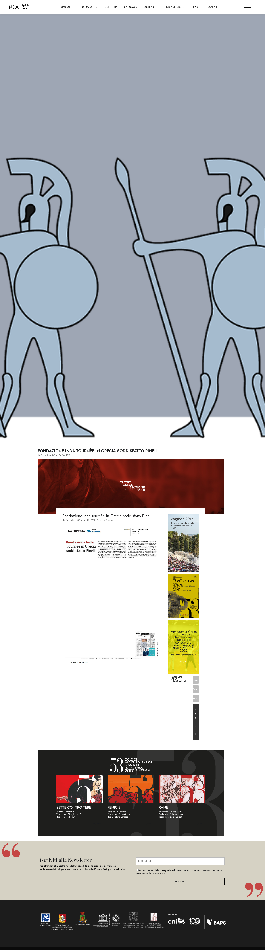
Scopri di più (181, 535)
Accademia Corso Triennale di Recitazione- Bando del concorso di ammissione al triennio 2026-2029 (184, 641)
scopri (97, 823)
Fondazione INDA (49, 455)
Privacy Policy (166, 870)
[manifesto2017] (183, 617)
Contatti (212, 7)
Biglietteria (111, 7)
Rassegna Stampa (105, 520)
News (195, 7)
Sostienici (149, 7)
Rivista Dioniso (173, 7)
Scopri (184, 661)
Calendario (130, 7)
